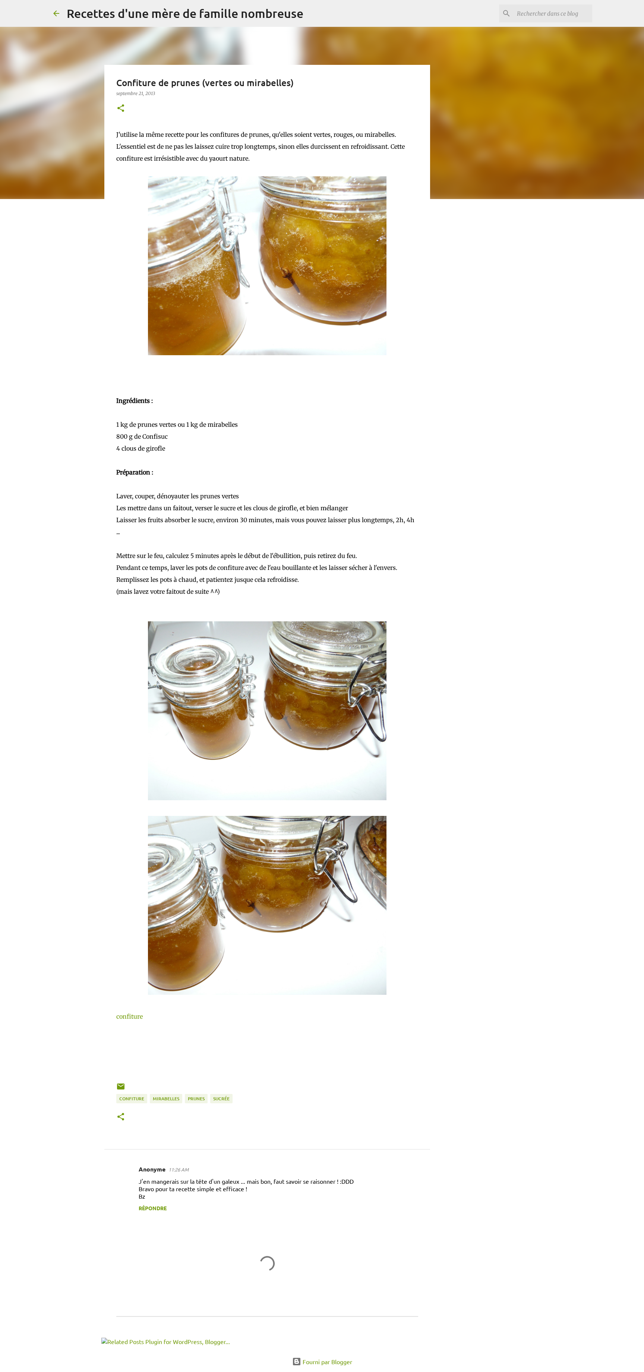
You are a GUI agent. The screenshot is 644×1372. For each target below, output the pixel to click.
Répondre (153, 1208)
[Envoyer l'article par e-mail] (120, 1089)
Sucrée (221, 1098)
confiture (129, 1016)
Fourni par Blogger (326, 1361)
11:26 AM (178, 1169)
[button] (120, 109)
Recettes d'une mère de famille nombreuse (185, 13)
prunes (196, 1098)
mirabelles (166, 1098)
